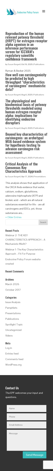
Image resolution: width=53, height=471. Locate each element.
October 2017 (13, 289)
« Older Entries (13, 217)
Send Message (34, 455)
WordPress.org (13, 364)
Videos (9, 335)
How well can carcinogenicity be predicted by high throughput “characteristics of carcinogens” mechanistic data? (25, 82)
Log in (8, 348)
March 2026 (12, 284)
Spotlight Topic (14, 324)
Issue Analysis (12, 302)
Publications (39, 64)
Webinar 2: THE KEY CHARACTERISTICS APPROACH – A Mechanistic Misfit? (25, 239)
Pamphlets (11, 307)
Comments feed (14, 359)
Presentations (40, 176)
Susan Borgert (14, 64)
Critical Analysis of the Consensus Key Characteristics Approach (23, 167)
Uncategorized (13, 330)
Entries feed (12, 353)
